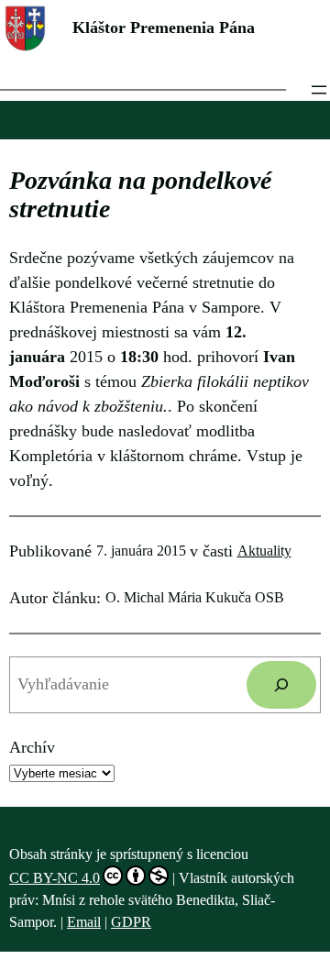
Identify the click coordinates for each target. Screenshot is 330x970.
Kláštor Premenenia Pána (163, 27)
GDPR (131, 922)
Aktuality (264, 550)
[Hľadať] (281, 685)
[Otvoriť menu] (319, 90)
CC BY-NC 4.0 (54, 878)
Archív (32, 747)
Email (84, 922)
